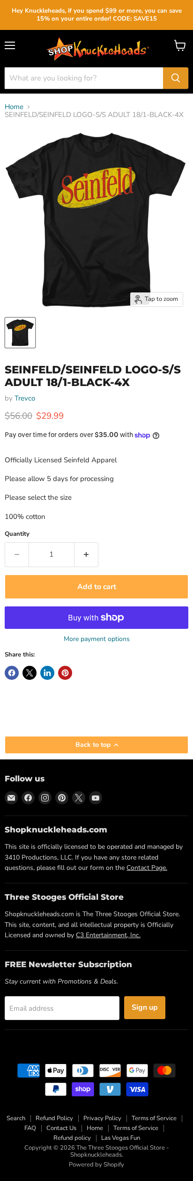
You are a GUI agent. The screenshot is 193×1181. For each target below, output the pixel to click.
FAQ (30, 1128)
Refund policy (72, 1138)
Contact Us (61, 1128)
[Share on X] (29, 673)
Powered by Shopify (96, 1164)
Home (14, 107)
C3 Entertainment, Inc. (108, 935)
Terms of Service (154, 1118)
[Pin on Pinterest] (65, 673)
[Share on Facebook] (12, 673)
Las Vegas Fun (120, 1138)
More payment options (97, 639)
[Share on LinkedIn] (47, 673)
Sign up (145, 1007)
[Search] (175, 78)
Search (16, 1118)
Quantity (17, 534)
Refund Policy (54, 1118)
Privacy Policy (102, 1118)
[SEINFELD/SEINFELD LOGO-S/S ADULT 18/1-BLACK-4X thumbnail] (20, 333)
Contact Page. (146, 867)
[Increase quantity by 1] (86, 554)
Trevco (25, 398)
